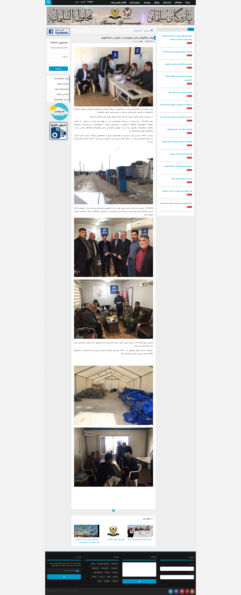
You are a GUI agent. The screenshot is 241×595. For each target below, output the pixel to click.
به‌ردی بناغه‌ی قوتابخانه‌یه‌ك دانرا (140, 539)
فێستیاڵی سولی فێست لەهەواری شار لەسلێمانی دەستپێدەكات (87, 541)
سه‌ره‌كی (147, 30)
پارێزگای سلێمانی (137, 41)
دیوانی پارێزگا (115, 572)
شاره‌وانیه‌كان (107, 572)
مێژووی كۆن (115, 576)
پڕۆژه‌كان (93, 563)
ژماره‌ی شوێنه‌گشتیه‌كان (61, 99)
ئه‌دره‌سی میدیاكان (62, 94)
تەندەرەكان (167, 2)
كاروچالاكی (137, 30)
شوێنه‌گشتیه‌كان (107, 581)
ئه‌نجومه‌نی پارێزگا (114, 568)
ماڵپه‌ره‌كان (99, 581)
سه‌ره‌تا (188, 2)
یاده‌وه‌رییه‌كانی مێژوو (61, 89)
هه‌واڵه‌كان (178, 2)
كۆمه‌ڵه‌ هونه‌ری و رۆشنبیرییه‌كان (103, 563)
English (90, 1)
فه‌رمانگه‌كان (94, 576)
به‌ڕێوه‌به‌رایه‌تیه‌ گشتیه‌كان (98, 572)
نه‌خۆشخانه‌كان (115, 581)
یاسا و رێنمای (101, 576)
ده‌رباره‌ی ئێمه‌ (135, 2)
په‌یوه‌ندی (147, 2)
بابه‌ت (192, 564)
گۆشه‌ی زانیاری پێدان (118, 2)
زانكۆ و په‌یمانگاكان (105, 568)
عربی (77, 1)
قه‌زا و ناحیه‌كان (114, 563)
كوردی (83, 1)
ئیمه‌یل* (191, 572)
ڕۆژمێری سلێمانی (62, 84)
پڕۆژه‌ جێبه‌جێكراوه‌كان (61, 78)
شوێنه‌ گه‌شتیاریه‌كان (95, 568)
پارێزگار (156, 2)
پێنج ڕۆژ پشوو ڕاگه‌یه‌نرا (116, 539)
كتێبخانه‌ (108, 576)
